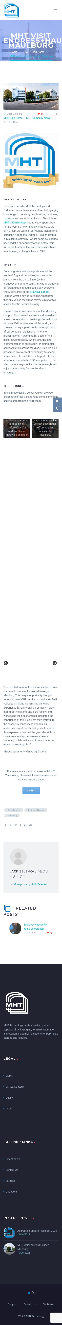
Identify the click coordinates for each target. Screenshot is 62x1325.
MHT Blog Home (13, 118)
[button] (57, 401)
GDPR (9, 1075)
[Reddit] (30, 825)
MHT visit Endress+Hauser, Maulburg (33, 1247)
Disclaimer (48, 1304)
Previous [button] (5, 663)
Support (12, 1304)
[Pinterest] (15, 825)
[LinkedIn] (25, 825)
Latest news (13, 1159)
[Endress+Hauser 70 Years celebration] (16, 929)
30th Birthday (14, 810)
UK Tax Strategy (15, 1086)
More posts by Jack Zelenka (30, 884)
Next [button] (54, 663)
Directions (12, 1191)
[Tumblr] (20, 825)
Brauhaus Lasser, (40, 291)
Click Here (31, 790)
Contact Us (12, 1169)
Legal (9, 1108)
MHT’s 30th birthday (15, 222)
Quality (10, 1097)
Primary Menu (56, 10)
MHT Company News (38, 118)
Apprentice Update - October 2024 (37, 1230)
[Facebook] (5, 825)
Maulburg (12, 815)
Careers (10, 1180)
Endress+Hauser (36, 810)
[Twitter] (10, 825)
